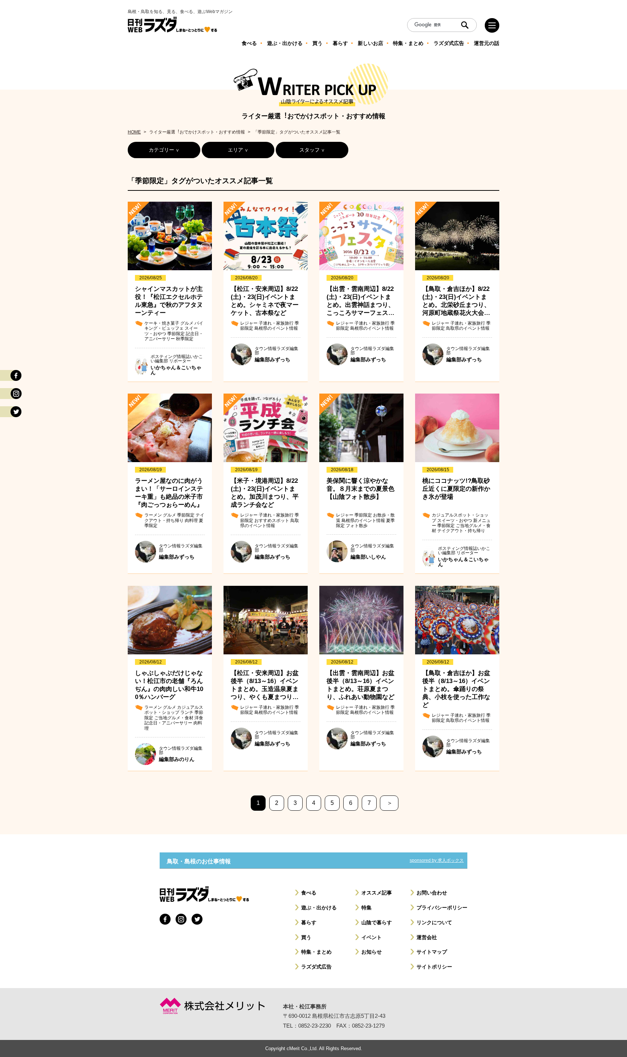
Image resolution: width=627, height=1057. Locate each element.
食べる (308, 893)
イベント (371, 937)
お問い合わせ (432, 893)
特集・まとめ (316, 952)
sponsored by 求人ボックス (437, 860)
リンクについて (434, 922)
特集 (366, 907)
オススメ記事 (376, 893)
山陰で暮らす (376, 922)
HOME (134, 132)
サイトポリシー (434, 967)
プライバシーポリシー (442, 907)
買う (306, 937)
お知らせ (371, 952)
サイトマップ (432, 952)
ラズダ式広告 (316, 967)
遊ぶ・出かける (319, 907)
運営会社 (427, 937)
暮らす (308, 922)
